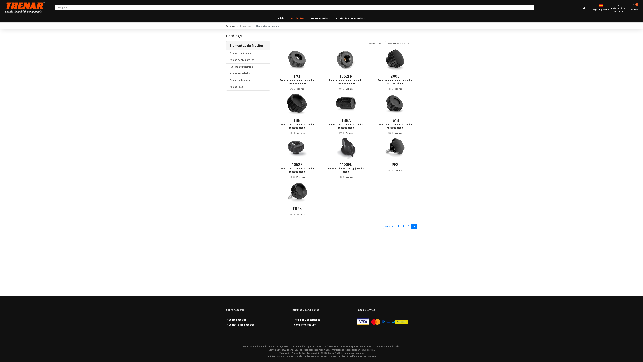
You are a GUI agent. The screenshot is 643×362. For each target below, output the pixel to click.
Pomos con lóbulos (240, 53)
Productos (297, 18)
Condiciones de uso (305, 324)
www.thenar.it (356, 353)
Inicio (281, 18)
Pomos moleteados (240, 80)
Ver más (300, 89)
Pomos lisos (236, 87)
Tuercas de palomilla (241, 66)
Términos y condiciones (307, 319)
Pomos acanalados (240, 73)
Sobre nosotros (320, 18)
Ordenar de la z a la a (398, 44)
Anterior (389, 226)
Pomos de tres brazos (242, 60)
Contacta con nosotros (350, 18)
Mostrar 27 (372, 44)
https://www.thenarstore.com (336, 346)
